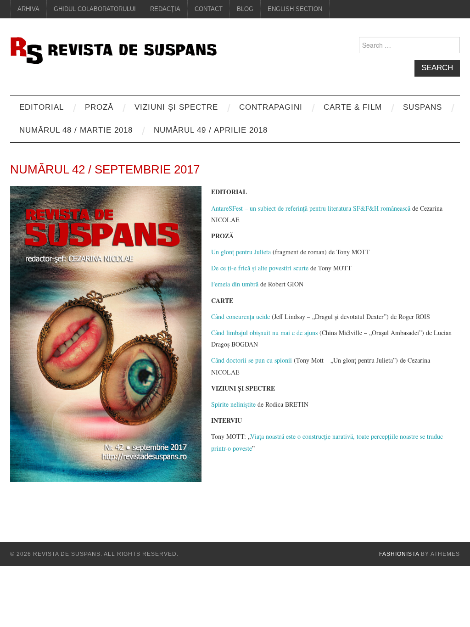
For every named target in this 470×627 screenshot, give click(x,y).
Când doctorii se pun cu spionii (251, 360)
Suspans (422, 107)
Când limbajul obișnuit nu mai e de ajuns (264, 332)
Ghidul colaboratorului (95, 9)
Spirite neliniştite (233, 404)
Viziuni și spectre (176, 107)
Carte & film (353, 107)
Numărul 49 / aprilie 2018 (211, 130)
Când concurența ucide (240, 316)
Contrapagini (270, 107)
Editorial (41, 107)
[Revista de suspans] (113, 49)
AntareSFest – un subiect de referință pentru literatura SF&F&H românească (310, 208)
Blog (245, 9)
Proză (99, 107)
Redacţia (165, 9)
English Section (295, 9)
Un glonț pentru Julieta (241, 251)
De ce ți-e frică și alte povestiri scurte (259, 267)
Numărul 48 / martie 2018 (76, 130)
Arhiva (28, 9)
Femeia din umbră (234, 284)
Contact (209, 9)
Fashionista (399, 554)
